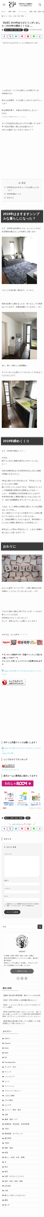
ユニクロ (8, 1105)
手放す (7, 1143)
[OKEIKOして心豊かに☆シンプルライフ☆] (22, 4)
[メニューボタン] (4, 4)
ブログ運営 (9, 1100)
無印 (6, 1171)
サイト (6, 896)
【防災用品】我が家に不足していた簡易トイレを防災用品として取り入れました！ (21, 1022)
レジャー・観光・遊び (13, 1110)
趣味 (6, 1200)
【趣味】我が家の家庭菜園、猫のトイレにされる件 (21, 995)
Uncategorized (10, 1062)
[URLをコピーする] (39, 36)
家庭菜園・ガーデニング (14, 1133)
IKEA (6, 1053)
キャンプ (8, 1072)
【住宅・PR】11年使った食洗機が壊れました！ (20, 1000)
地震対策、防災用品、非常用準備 (17, 1124)
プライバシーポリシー (13, 1091)
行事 (6, 1191)
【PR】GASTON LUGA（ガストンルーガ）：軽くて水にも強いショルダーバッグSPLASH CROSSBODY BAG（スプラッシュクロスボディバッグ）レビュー (22, 1014)
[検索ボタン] (40, 4)
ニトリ (7, 1081)
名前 (6, 880)
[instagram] (22, 978)
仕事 (6, 1115)
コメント (7, 854)
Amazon (8, 1043)
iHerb (7, 1048)
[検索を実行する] (40, 927)
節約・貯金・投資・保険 (14, 1181)
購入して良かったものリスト (15, 1195)
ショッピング (9, 1076)
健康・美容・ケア (11, 1119)
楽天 (26, 30)
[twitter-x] (18, 978)
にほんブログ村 (7, 753)
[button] (4, 36)
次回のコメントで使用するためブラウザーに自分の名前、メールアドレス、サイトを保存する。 (23, 904)
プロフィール (22, 971)
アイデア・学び (10, 1067)
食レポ (7, 1205)
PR (6, 1057)
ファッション (9, 1086)
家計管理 (8, 1138)
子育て (7, 1129)
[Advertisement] (22, 69)
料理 (6, 1153)
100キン (8, 1038)
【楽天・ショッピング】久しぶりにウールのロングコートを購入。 (21, 1006)
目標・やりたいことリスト (14, 1176)
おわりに (10, 198)
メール (7, 888)
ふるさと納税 (9, 1095)
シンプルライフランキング (10, 770)
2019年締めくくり (14, 194)
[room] (26, 978)
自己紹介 (8, 1186)
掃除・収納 (9, 1148)
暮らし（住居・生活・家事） (13, 30)
